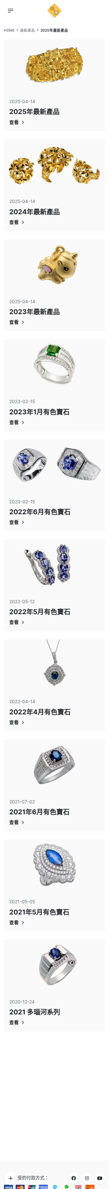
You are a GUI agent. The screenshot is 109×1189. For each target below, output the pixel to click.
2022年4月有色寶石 (40, 712)
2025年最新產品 (34, 112)
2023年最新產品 (34, 312)
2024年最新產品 (34, 212)
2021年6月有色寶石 (39, 812)
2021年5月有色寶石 (39, 912)
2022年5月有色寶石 (39, 612)
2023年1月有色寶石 (39, 412)
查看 (14, 122)
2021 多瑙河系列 (34, 1012)
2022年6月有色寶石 (40, 512)
